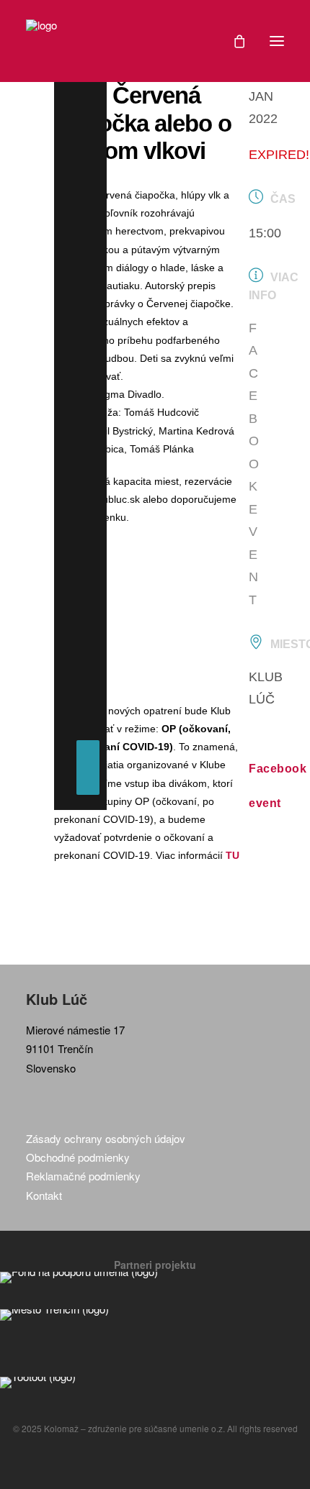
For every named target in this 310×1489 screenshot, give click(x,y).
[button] (277, 41)
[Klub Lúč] (41, 41)
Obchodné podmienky (78, 1157)
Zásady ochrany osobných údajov (105, 1138)
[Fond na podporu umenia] (155, 1277)
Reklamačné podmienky (83, 1175)
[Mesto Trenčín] (155, 1315)
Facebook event (254, 464)
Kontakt (44, 1195)
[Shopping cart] (233, 41)
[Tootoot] (155, 1382)
